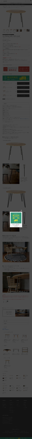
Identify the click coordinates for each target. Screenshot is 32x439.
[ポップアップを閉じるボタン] (21, 210)
